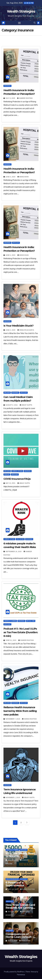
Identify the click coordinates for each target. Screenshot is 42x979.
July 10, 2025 (13, 889)
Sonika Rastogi (30, 719)
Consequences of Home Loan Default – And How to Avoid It (19, 936)
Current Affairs (17, 471)
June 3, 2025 (11, 330)
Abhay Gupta (27, 405)
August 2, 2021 (12, 405)
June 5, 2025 (11, 177)
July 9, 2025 (13, 941)
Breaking (7, 392)
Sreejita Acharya (26, 330)
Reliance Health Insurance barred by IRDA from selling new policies (20, 711)
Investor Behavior (12, 879)
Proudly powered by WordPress (14, 972)
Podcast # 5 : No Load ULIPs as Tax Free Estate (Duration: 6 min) (20, 632)
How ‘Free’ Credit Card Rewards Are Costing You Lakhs (20, 907)
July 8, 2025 (11, 98)
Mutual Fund (31, 621)
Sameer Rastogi (26, 98)
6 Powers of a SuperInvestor (15, 884)
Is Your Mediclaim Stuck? (18, 325)
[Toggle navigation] (19, 23)
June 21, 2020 (11, 640)
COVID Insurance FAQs (17, 478)
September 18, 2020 (14, 551)
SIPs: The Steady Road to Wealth (20, 855)
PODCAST (7, 474)
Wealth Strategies (21, 11)
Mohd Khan (24, 177)
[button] (35, 23)
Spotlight (16, 242)
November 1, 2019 (13, 797)
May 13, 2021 (11, 483)
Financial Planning (10, 621)
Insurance (7, 85)
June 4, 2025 (11, 255)
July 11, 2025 (13, 860)
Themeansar (21, 974)
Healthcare (20, 539)
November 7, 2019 (13, 719)
